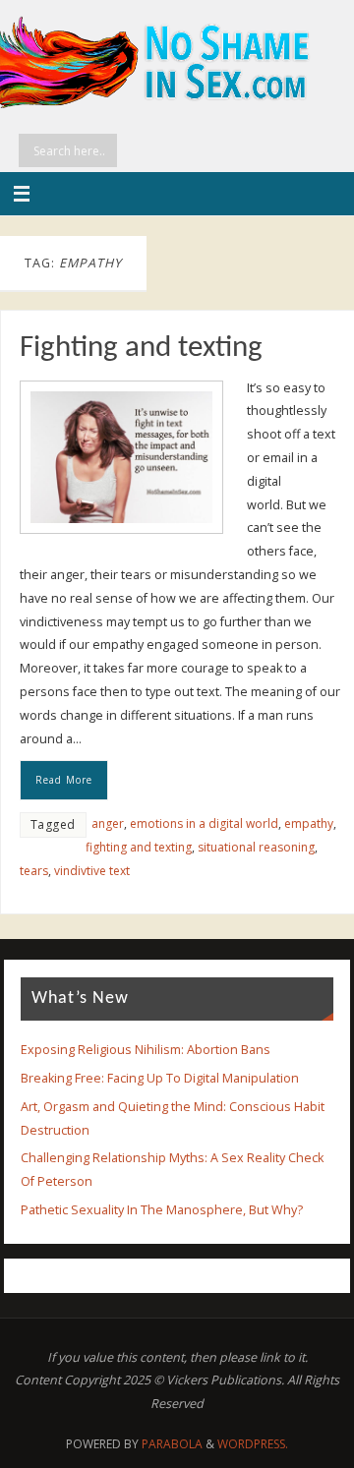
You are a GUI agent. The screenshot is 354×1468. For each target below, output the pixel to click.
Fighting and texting (141, 348)
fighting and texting (139, 847)
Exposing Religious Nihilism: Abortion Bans (145, 1049)
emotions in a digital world (204, 823)
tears (34, 870)
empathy (308, 823)
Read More (63, 780)
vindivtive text (92, 870)
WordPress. (252, 1444)
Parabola (172, 1444)
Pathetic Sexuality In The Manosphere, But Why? (162, 1210)
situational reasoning (256, 847)
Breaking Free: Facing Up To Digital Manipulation (160, 1078)
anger (107, 823)
